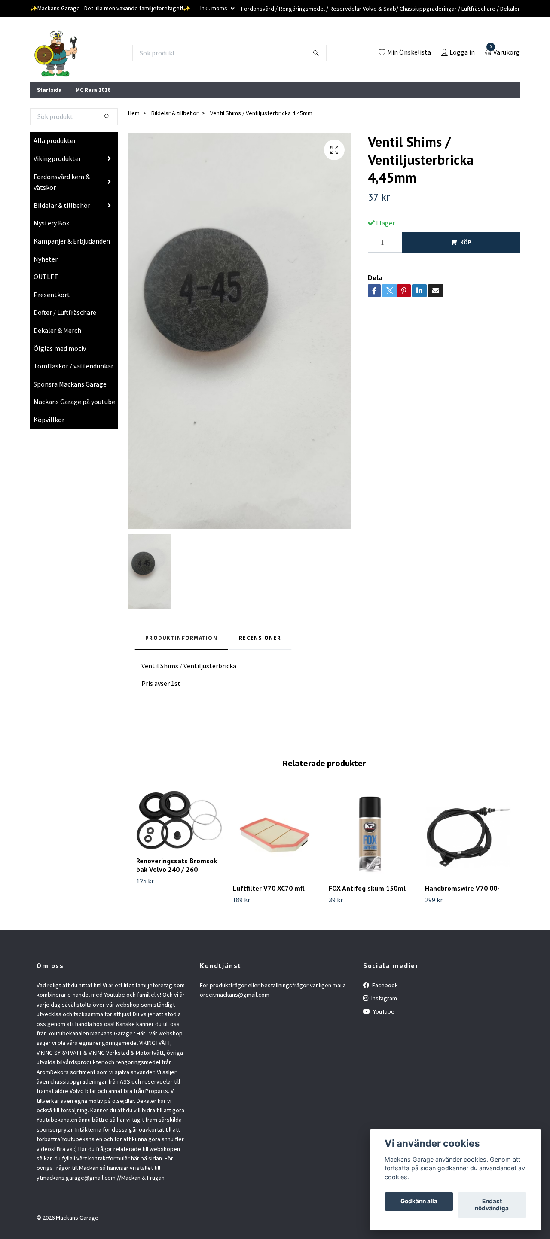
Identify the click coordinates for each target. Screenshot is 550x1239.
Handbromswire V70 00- (462, 888)
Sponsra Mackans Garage (70, 384)
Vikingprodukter (57, 158)
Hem (134, 113)
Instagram (383, 998)
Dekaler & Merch (57, 330)
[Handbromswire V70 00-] (468, 834)
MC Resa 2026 (93, 89)
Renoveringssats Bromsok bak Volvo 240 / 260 (176, 865)
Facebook (384, 985)
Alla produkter (55, 140)
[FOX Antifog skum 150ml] (372, 834)
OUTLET (46, 276)
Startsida (49, 89)
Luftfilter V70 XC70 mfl (268, 888)
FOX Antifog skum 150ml (367, 888)
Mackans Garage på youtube (74, 401)
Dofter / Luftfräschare (65, 312)
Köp (465, 242)
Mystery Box (51, 223)
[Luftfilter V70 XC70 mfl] (275, 834)
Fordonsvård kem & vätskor (62, 182)
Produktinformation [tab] (181, 637)
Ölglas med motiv (60, 348)
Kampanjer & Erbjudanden (72, 241)
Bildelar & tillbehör (62, 205)
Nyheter (46, 259)
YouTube (383, 1011)
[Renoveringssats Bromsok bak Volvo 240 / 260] (179, 820)
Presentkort (52, 294)
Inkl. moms (214, 8)
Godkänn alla (418, 1201)
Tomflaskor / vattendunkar (73, 366)
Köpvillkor (49, 419)
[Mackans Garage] (56, 53)
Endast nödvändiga (492, 1205)
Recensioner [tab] (260, 637)
